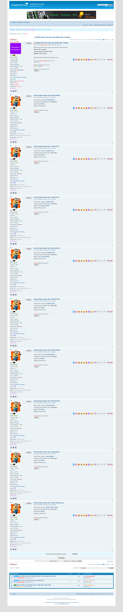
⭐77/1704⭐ (16, 68)
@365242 (54, 504)
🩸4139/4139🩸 (20, 70)
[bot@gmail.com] (11, 142)
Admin (25, 33)
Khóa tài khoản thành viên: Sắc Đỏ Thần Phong (48, 503)
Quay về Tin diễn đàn (15, 567)
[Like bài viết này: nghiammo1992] (74, 60)
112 (14, 113)
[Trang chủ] (20, 4)
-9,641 (15, 124)
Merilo (43, 104)
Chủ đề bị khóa (12, 39)
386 (15, 71)
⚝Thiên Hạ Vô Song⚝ (20, 129)
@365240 (54, 402)
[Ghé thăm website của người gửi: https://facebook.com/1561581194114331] (13, 142)
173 (112, 39)
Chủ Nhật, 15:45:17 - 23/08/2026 (44, 29)
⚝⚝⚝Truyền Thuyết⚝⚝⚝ (21, 77)
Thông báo (20, 22)
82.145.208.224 (50, 100)
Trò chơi (24, 29)
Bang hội (13, 29)
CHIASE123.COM (37, 4)
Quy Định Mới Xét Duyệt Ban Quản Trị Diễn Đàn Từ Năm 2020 (34, 585)
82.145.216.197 (50, 252)
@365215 (54, 250)
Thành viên (15, 128)
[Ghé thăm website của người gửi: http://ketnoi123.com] (13, 91)
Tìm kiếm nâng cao (108, 6)
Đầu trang (112, 92)
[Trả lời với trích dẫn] (110, 59)
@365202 (54, 148)
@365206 (54, 199)
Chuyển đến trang (98, 39)
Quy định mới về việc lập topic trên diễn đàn (31, 580)
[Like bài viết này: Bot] (74, 108)
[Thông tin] (104, 59)
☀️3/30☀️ (16, 111)
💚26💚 (15, 110)
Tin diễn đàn (26, 22)
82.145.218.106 (50, 354)
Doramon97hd (45, 205)
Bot (41, 97)
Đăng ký (104, 24)
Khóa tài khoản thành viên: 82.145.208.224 (47, 95)
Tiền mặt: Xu (18, 29)
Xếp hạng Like (97, 24)
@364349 (59, 44)
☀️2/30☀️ (16, 59)
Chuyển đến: (76, 567)
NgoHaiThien (90, 580)
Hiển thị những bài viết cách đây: (41, 561)
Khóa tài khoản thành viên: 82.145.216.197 (47, 248)
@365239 (54, 351)
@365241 (54, 453)
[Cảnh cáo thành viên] (102, 59)
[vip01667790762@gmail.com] (11, 91)
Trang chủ (14, 22)
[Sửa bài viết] (95, 59)
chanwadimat (50, 456)
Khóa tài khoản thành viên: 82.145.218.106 (47, 350)
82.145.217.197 (50, 303)
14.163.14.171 (50, 151)
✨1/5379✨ (16, 62)
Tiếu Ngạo (16, 64)
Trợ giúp (85, 24)
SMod (22, 33)
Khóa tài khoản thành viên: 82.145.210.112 (47, 401)
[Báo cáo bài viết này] (100, 59)
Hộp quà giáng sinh (31, 29)
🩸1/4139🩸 (19, 122)
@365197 (54, 97)
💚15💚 (15, 57)
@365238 (54, 300)
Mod (20, 33)
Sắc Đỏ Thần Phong (52, 507)
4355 (13, 60)
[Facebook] (16, 91)
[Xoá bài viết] (98, 59)
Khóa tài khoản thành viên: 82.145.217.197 (47, 299)
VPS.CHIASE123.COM (64, 603)
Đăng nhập (110, 24)
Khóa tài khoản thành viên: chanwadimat (46, 452)
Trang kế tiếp (110, 561)
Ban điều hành (79, 593)
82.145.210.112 (50, 405)
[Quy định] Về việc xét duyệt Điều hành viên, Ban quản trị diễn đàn (37, 576)
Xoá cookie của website (88, 593)
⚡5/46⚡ (21, 66)
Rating (90, 24)
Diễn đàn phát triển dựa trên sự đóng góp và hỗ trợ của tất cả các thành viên (61, 602)
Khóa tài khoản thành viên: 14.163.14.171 (46, 146)
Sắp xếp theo (61, 561)
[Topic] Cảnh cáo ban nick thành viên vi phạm (52, 37)
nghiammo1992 (43, 44)
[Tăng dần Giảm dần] (74, 561)
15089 (16, 60)
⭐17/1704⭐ (16, 120)
